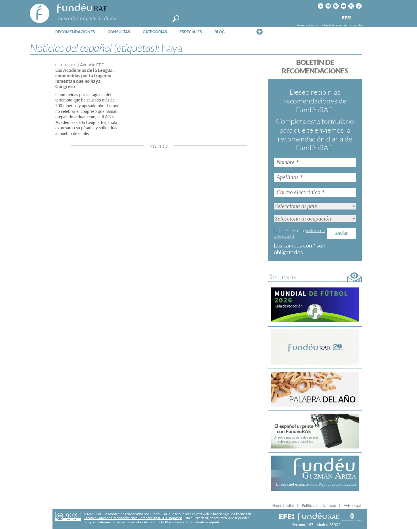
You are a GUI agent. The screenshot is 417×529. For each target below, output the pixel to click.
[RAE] (358, 16)
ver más (159, 145)
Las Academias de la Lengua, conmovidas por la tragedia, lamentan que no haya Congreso (84, 78)
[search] (175, 18)
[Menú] (259, 31)
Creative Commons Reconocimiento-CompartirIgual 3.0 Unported (133, 518)
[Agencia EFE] (346, 18)
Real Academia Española (343, 25)
